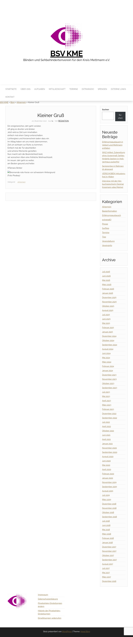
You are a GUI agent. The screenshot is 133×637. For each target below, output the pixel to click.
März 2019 (106, 499)
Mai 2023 (106, 396)
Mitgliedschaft (57, 89)
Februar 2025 (108, 327)
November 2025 (109, 302)
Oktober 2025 (108, 306)
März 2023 (106, 405)
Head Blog (85, 631)
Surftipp (105, 228)
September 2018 (109, 517)
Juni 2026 (106, 276)
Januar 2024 (107, 370)
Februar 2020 (108, 474)
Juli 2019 (106, 495)
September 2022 (109, 418)
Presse (105, 224)
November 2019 (109, 482)
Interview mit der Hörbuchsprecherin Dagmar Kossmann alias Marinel (113, 184)
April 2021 (106, 439)
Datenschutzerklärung (48, 599)
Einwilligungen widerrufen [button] (49, 618)
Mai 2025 (106, 323)
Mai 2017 (106, 572)
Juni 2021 (106, 435)
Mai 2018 (106, 529)
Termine (73, 89)
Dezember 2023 (109, 375)
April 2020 (106, 469)
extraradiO (88, 89)
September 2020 (109, 452)
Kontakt (9, 97)
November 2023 (109, 379)
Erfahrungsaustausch (111, 215)
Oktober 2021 (108, 431)
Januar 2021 (107, 443)
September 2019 (109, 486)
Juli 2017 (106, 568)
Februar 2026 (108, 289)
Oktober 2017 (108, 555)
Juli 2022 (106, 422)
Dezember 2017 (109, 547)
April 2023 (106, 400)
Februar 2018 (108, 538)
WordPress (67, 631)
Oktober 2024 (108, 340)
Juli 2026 (106, 271)
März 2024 (106, 362)
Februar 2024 (108, 366)
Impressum (43, 594)
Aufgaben (39, 89)
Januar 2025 (107, 332)
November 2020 (109, 448)
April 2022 (106, 426)
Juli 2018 (106, 521)
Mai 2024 (106, 357)
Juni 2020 (106, 461)
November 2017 (109, 551)
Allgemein (21, 182)
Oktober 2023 (108, 383)
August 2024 (107, 349)
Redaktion (63, 121)
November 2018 (109, 508)
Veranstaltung (108, 241)
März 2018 (106, 534)
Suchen (105, 109)
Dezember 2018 (109, 504)
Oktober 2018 (108, 512)
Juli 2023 (106, 392)
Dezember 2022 (109, 413)
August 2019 (107, 491)
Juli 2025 (106, 314)
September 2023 (109, 388)
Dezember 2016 (109, 581)
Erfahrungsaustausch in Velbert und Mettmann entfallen (112, 145)
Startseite (11, 89)
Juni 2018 (106, 525)
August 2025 (107, 310)
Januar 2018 (107, 542)
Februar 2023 (108, 409)
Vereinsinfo (107, 245)
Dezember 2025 (109, 297)
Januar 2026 (107, 293)
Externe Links (118, 89)
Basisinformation (109, 211)
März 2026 (106, 284)
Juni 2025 (106, 319)
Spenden (102, 89)
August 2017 (107, 564)
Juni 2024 (106, 353)
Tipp (104, 237)
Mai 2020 (106, 465)
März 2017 (106, 577)
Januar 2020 (107, 478)
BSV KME (66, 53)
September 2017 (109, 560)
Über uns (25, 89)
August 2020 (107, 456)
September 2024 (109, 345)
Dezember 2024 (109, 336)
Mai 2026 (106, 280)
